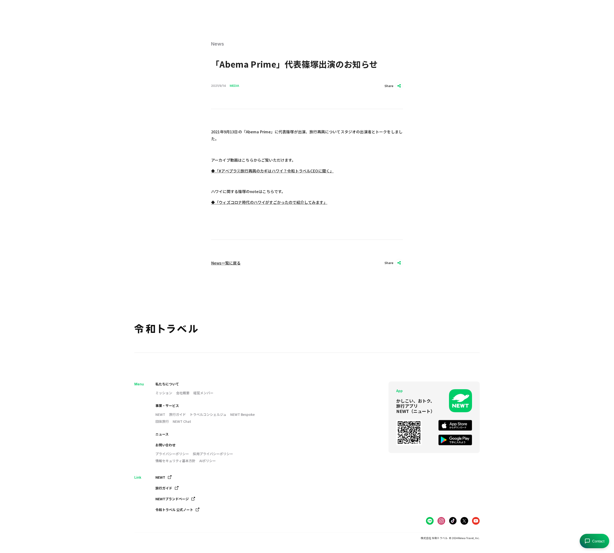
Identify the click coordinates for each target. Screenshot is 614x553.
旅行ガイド (177, 414)
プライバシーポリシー (172, 453)
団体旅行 (162, 421)
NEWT (160, 414)
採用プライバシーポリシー (213, 453)
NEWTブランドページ (172, 498)
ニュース (162, 434)
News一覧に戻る (226, 263)
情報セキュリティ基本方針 (175, 460)
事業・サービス (167, 405)
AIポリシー (207, 460)
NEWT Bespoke (242, 414)
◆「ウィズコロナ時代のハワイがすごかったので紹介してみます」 (269, 202)
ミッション (163, 392)
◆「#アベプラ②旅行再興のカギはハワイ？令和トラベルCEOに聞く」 (272, 171)
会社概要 (182, 392)
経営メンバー (203, 392)
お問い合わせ (165, 444)
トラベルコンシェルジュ (208, 414)
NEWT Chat (182, 421)
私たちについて (167, 384)
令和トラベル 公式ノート (174, 509)
